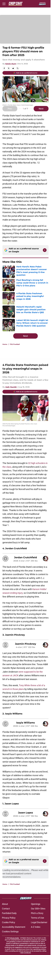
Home (4, 344)
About (5, 904)
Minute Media (14, 938)
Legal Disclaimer (39, 922)
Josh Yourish (11, 387)
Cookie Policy (8, 922)
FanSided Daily (9, 913)
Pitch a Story (37, 913)
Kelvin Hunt (10, 64)
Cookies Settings (10, 931)
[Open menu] (3, 3)
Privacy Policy (8, 917)
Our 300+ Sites (38, 908)
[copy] (17, 68)
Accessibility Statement (13, 927)
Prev (10, 108)
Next (41, 108)
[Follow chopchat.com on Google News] (45, 250)
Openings (35, 904)
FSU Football (15, 344)
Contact (6, 908)
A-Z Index (35, 927)
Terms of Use (37, 917)
